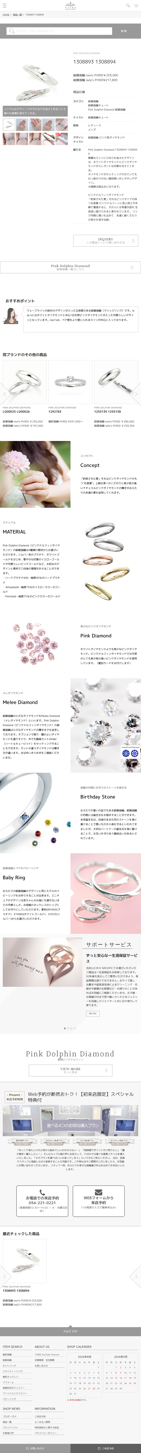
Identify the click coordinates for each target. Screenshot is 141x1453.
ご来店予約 (40, 1416)
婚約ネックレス (10, 1376)
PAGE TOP (70, 1331)
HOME (6, 14)
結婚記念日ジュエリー (14, 1387)
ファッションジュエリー (15, 1393)
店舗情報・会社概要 (45, 1360)
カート (136, 5)
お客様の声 (8, 1433)
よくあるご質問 (42, 1422)
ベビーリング (9, 1399)
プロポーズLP (9, 1416)
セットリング (9, 1365)
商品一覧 (17, 14)
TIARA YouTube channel (47, 1354)
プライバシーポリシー (46, 1433)
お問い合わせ (41, 1365)
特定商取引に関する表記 (47, 1427)
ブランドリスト (10, 1427)
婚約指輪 (7, 1354)
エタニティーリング (13, 1371)
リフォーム (8, 1382)
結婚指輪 (7, 1360)
